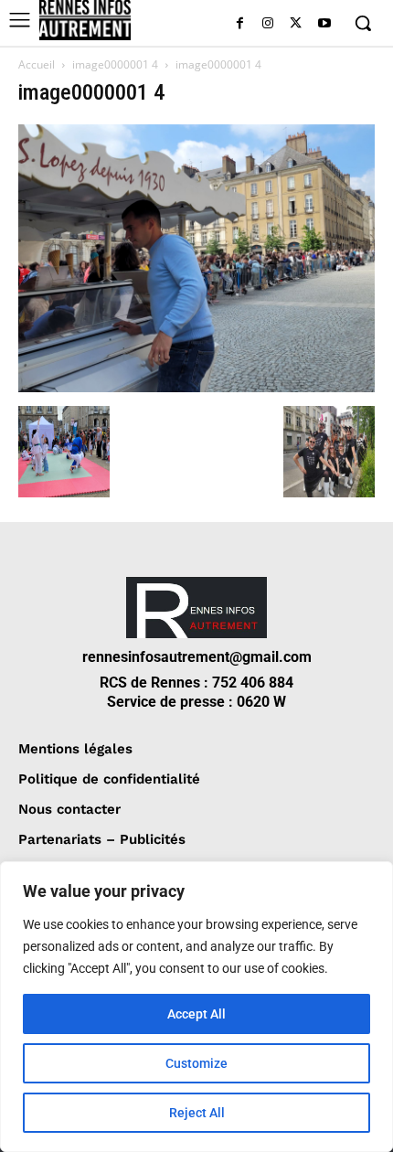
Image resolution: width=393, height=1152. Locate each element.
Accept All (196, 1014)
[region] (196, 1006)
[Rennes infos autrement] (85, 20)
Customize (196, 1063)
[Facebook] (240, 24)
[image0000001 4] (196, 387)
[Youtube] (324, 24)
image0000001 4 (115, 64)
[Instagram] (268, 24)
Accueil (36, 64)
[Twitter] (295, 24)
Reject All (197, 1112)
